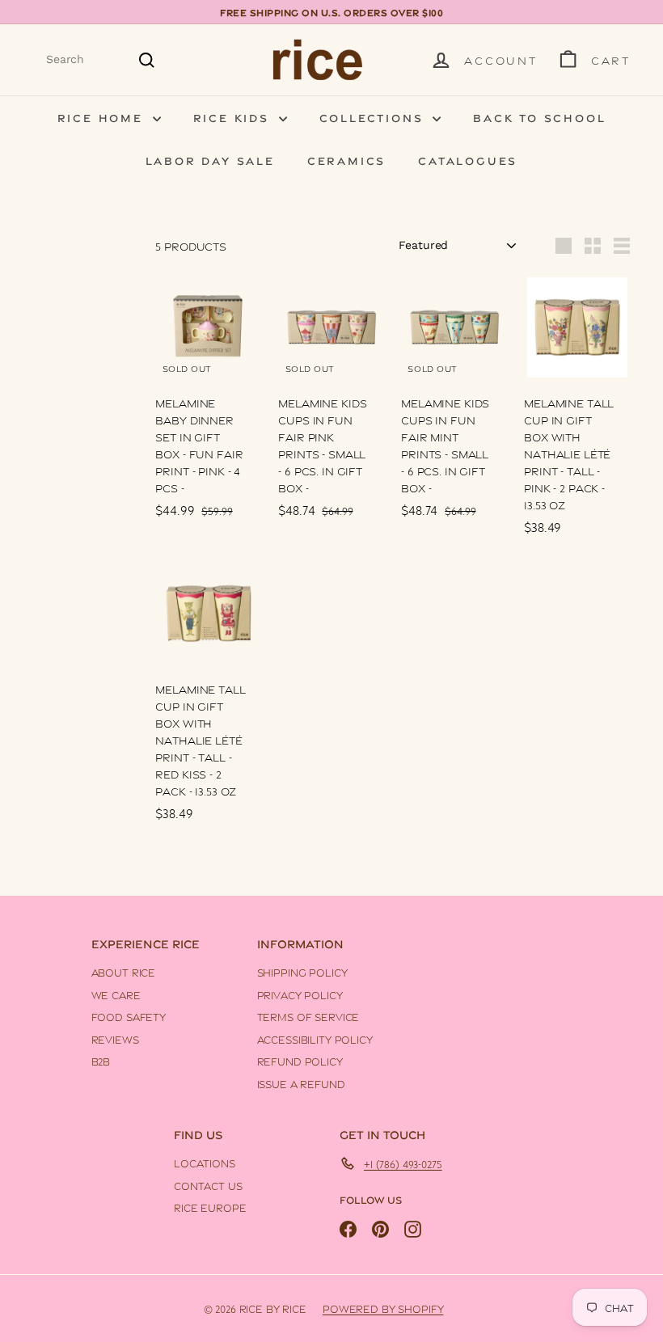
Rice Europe (210, 1207)
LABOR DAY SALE (210, 160)
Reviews (115, 1038)
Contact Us (208, 1185)
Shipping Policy (302, 971)
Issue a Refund (301, 1083)
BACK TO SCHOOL (539, 117)
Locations (204, 1162)
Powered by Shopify (383, 1308)
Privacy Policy (300, 994)
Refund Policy (300, 1060)
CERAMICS (346, 160)
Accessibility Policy (315, 1038)
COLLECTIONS (374, 117)
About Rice (123, 971)
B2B (101, 1060)
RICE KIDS (234, 117)
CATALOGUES (467, 160)
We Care (116, 994)
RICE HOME (103, 117)
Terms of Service (308, 1016)
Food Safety (128, 1016)
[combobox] (101, 59)
